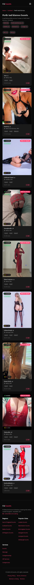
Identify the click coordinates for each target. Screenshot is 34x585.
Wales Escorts (6, 529)
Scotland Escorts (7, 526)
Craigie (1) (24, 26)
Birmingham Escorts (24, 529)
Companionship (6, 555)
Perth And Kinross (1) (17, 23)
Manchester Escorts (24, 526)
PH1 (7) (6, 32)
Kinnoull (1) (15, 26)
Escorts (4, 548)
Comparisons (6, 562)
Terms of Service (21, 575)
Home (4, 10)
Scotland (10, 10)
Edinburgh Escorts (23, 540)
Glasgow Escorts (23, 533)
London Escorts (22, 522)
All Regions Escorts (7, 533)
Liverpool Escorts (23, 536)
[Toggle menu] (30, 4)
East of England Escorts (9, 522)
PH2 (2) (13, 32)
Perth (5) (6, 23)
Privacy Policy (11, 575)
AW (28, 83)
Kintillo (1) (6, 26)
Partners (22, 579)
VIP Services (5, 559)
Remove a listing (14, 579)
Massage (4, 552)
